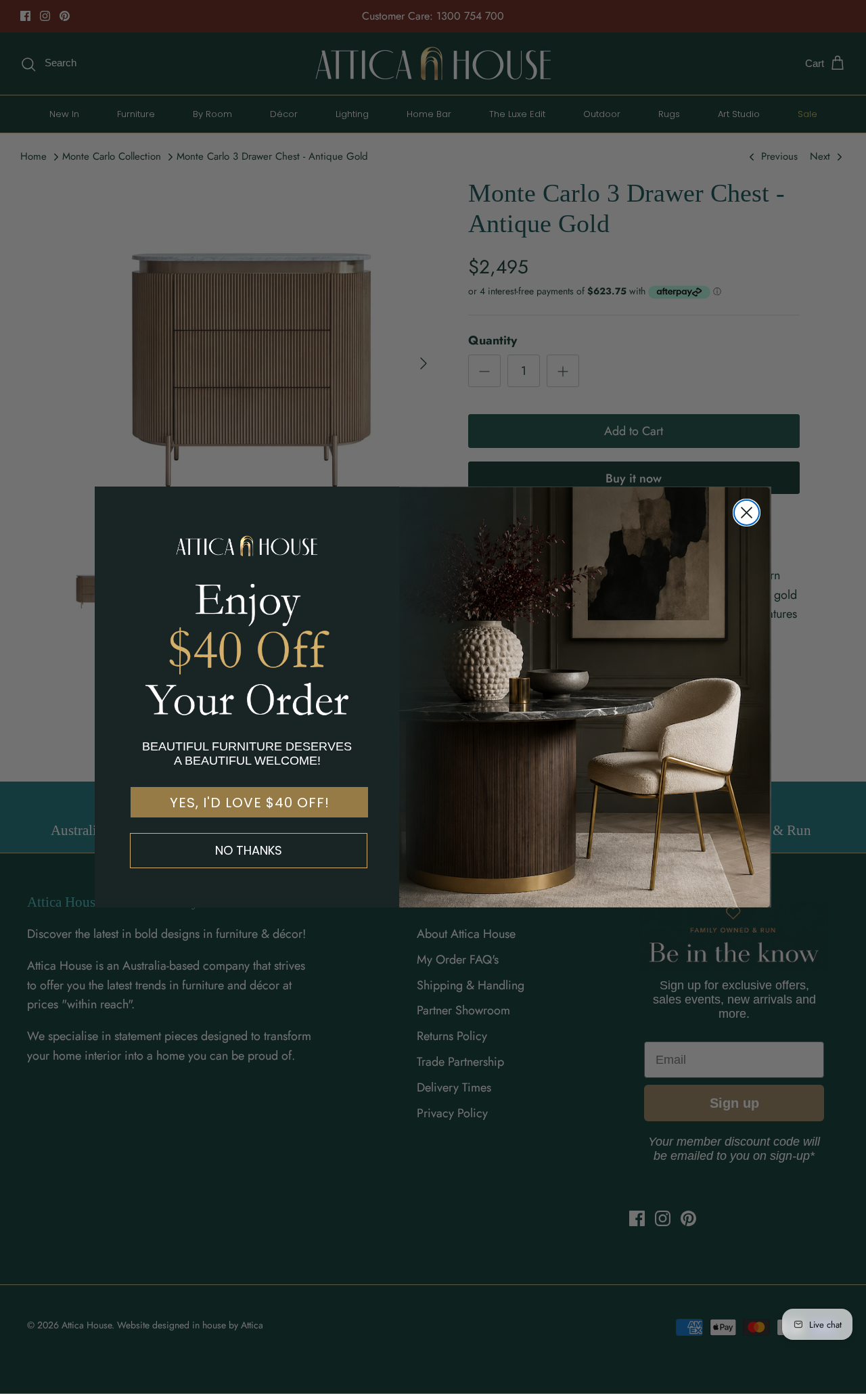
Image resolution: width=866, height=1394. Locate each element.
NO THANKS (248, 850)
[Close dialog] (746, 512)
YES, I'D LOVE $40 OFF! (249, 802)
